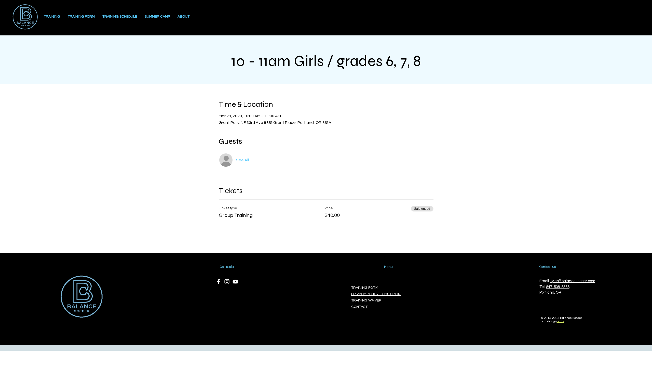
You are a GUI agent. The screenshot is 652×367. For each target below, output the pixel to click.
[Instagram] (227, 281)
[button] (183, 16)
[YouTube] (235, 281)
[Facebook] (218, 281)
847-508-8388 (557, 287)
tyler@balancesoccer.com (572, 281)
